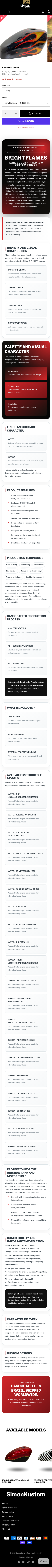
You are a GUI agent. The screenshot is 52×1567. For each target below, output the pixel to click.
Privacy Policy (8, 1516)
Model (4, 97)
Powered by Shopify (34, 1553)
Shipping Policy (8, 1525)
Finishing (6, 85)
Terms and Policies (26, 1557)
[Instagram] (23, 1562)
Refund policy (8, 1512)
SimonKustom (21, 1553)
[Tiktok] (28, 1562)
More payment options (26, 127)
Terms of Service (9, 1508)
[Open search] (9, 11)
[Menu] (3, 11)
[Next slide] (47, 1460)
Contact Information (10, 1520)
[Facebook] (19, 1562)
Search (5, 1503)
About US (6, 1529)
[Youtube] (33, 1562)
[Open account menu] (43, 11)
